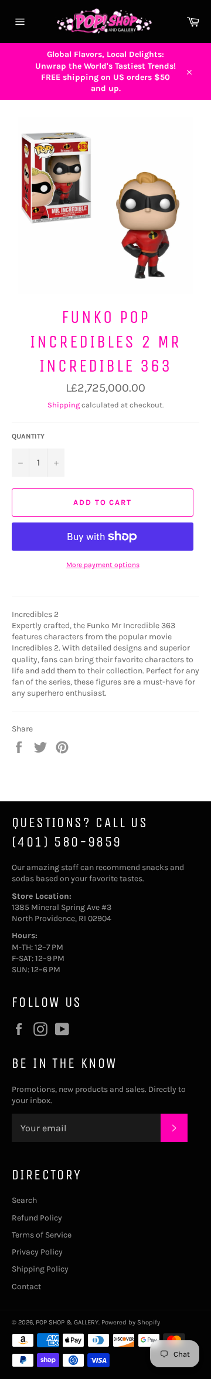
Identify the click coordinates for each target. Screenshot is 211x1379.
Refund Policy (37, 1218)
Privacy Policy (37, 1252)
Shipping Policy (40, 1269)
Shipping (63, 404)
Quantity (28, 436)
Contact (26, 1287)
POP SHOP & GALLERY (67, 1322)
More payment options (102, 565)
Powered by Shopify (130, 1322)
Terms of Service (42, 1235)
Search (24, 1200)
